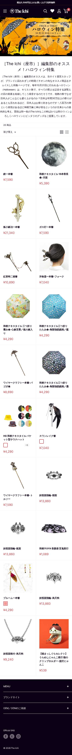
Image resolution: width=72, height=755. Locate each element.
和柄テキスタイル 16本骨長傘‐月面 (53, 175)
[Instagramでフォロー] (18, 736)
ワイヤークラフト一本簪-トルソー (18, 497)
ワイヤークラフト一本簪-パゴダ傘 (18, 384)
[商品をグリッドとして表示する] (61, 132)
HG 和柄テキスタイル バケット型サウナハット (17, 437)
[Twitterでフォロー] (12, 736)
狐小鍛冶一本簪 (11, 226)
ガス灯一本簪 (46, 226)
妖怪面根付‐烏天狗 (13, 653)
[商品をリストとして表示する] (67, 132)
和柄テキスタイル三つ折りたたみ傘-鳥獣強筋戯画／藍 (54, 327)
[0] (66, 11)
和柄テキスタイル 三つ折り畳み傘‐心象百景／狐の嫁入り (18, 329)
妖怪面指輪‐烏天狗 (49, 597)
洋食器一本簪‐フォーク (51, 276)
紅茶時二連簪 (10, 276)
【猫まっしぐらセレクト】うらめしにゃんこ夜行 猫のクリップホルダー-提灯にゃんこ (54, 659)
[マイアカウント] (59, 11)
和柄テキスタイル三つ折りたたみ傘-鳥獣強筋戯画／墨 (54, 384)
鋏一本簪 (8, 173)
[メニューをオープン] (5, 11)
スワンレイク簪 (47, 435)
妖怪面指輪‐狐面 (12, 548)
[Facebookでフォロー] (5, 736)
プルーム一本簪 (11, 597)
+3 (26, 445)
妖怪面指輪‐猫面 (48, 495)
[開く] (45, 11)
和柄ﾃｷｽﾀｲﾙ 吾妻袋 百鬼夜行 (53, 548)
